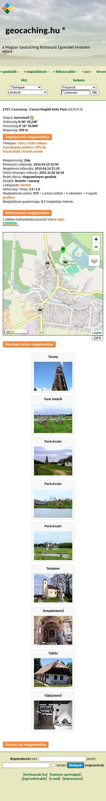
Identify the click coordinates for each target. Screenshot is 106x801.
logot (60, 219)
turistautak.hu (35, 774)
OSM (31, 143)
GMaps (42, 143)
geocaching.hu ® (36, 31)
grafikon (9, 197)
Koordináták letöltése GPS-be (24, 147)
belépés (79, 80)
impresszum (73, 779)
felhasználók (65, 72)
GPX (97, 338)
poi (87, 72)
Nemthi (25, 185)
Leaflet (97, 333)
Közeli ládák (12, 151)
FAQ (24, 80)
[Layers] (94, 260)
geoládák (10, 72)
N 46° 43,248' (28, 122)
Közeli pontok (33, 151)
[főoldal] (7, 9)
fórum (101, 72)
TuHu (21, 143)
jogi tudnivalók (34, 779)
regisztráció (94, 765)
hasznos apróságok (65, 774)
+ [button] (96, 239)
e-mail (54, 779)
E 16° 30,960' (28, 126)
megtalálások (36, 72)
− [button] (96, 247)
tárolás (61, 765)
